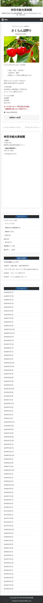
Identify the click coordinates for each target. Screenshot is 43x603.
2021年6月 (7, 403)
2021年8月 (7, 396)
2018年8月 (7, 492)
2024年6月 (7, 322)
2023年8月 (7, 340)
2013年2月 (7, 577)
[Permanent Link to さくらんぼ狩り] (21, 49)
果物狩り (26, 26)
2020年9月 (7, 426)
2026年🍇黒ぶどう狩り (11, 262)
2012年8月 (7, 581)
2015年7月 (7, 559)
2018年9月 (7, 489)
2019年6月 (7, 470)
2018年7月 (7, 496)
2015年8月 (7, 555)
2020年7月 (7, 433)
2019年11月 (7, 451)
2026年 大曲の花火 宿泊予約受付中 (16, 266)
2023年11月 (8, 329)
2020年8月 (7, 429)
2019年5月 (7, 474)
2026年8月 (7, 292)
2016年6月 (7, 544)
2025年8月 (7, 307)
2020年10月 (8, 422)
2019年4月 (7, 477)
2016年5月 (7, 548)
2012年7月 (7, 585)
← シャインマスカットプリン (11, 127)
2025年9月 (7, 303)
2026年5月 (7, 300)
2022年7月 (7, 374)
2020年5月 (7, 440)
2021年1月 (7, 418)
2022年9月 (7, 366)
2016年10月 (8, 529)
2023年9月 (7, 337)
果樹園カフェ (8, 246)
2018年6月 (7, 500)
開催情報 (14, 112)
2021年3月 (7, 411)
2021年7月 (7, 400)
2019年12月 (8, 448)
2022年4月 (7, 385)
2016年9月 (7, 533)
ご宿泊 (6, 235)
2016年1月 (7, 552)
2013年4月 (7, 570)
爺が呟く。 (7, 250)
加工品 (7, 242)
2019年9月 (7, 459)
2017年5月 (7, 526)
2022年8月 (7, 370)
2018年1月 (7, 507)
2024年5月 (7, 325)
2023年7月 (7, 344)
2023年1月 (7, 359)
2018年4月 (7, 503)
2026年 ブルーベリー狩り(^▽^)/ (14, 273)
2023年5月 (7, 351)
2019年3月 (7, 481)
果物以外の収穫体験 (11, 227)
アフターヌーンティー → (33, 127)
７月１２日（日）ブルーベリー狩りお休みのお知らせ (21, 269)
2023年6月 (7, 348)
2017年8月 (7, 515)
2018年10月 (8, 485)
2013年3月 (7, 574)
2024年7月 (7, 318)
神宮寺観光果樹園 (21, 9)
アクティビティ (18, 26)
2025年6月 (7, 314)
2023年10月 (8, 333)
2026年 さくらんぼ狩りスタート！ (16, 277)
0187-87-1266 (8, 150)
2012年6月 (7, 589)
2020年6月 (7, 437)
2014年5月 (7, 566)
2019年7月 (7, 466)
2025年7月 (7, 311)
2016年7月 (7, 540)
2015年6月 (7, 563)
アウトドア (8, 223)
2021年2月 (7, 414)
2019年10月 (8, 455)
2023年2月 (7, 355)
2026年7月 (7, 296)
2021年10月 (8, 389)
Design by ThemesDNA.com (21, 601)
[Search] (41, 20)
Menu (6, 20)
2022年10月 (8, 363)
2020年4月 (7, 444)
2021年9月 (7, 392)
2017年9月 (7, 511)
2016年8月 (7, 537)
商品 (5, 239)
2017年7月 (7, 518)
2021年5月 (7, 407)
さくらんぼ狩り (21, 30)
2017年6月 (7, 522)
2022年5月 (7, 381)
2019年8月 (7, 463)
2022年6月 (7, 377)
